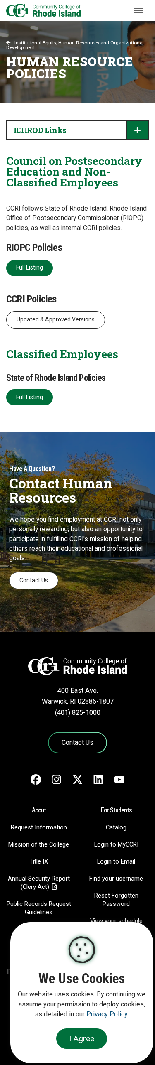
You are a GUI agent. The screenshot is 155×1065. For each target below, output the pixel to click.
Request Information (39, 827)
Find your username (116, 878)
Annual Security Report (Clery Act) (39, 883)
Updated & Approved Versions (56, 319)
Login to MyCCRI (116, 844)
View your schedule (116, 921)
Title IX (38, 861)
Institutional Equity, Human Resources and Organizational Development (75, 45)
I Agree (81, 1038)
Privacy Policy (106, 1014)
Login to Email (116, 861)
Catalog (116, 827)
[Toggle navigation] (139, 11)
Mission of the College (38, 844)
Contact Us (33, 580)
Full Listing (29, 267)
